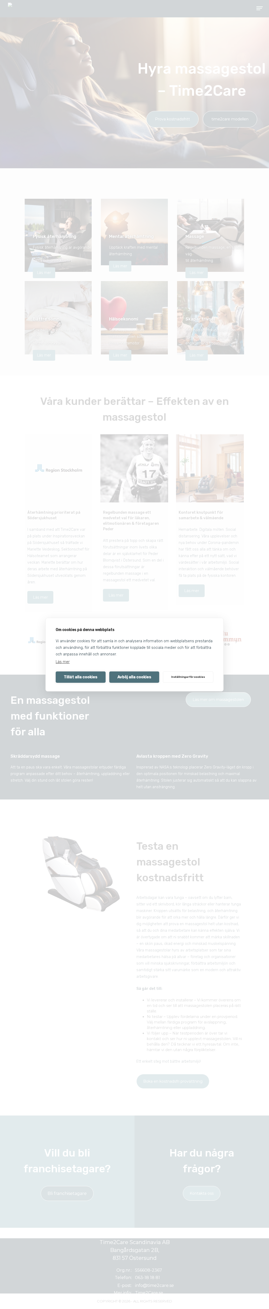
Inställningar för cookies (188, 677)
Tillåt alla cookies (80, 677)
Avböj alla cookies (134, 677)
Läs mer (63, 662)
